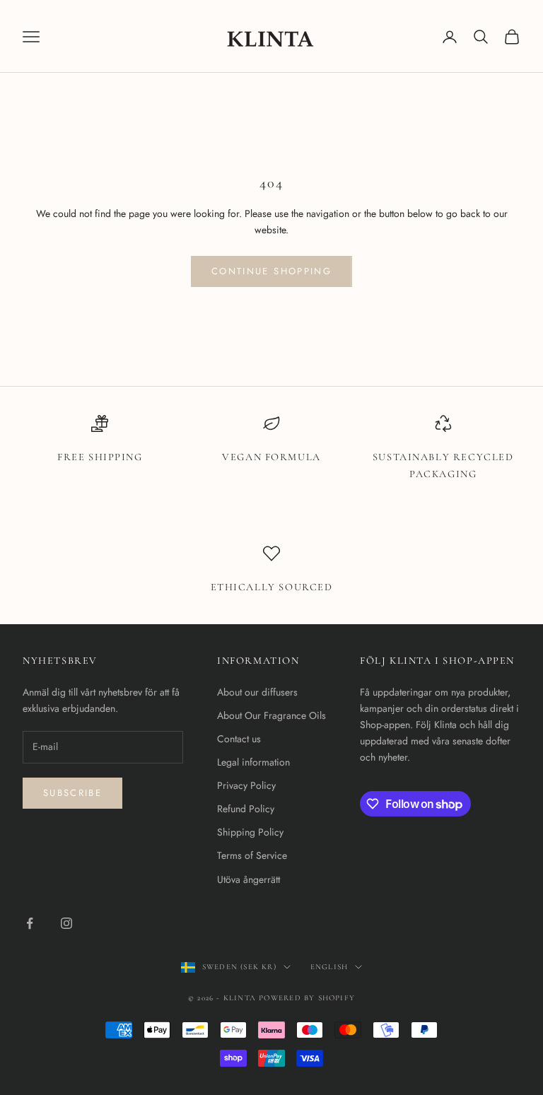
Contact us (239, 739)
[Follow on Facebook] (30, 923)
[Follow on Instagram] (66, 923)
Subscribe (72, 793)
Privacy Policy (246, 785)
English (329, 966)
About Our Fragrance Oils (271, 715)
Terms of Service (252, 855)
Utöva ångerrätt (248, 879)
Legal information (253, 762)
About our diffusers (257, 692)
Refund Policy (245, 809)
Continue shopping (271, 271)
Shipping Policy (250, 832)
